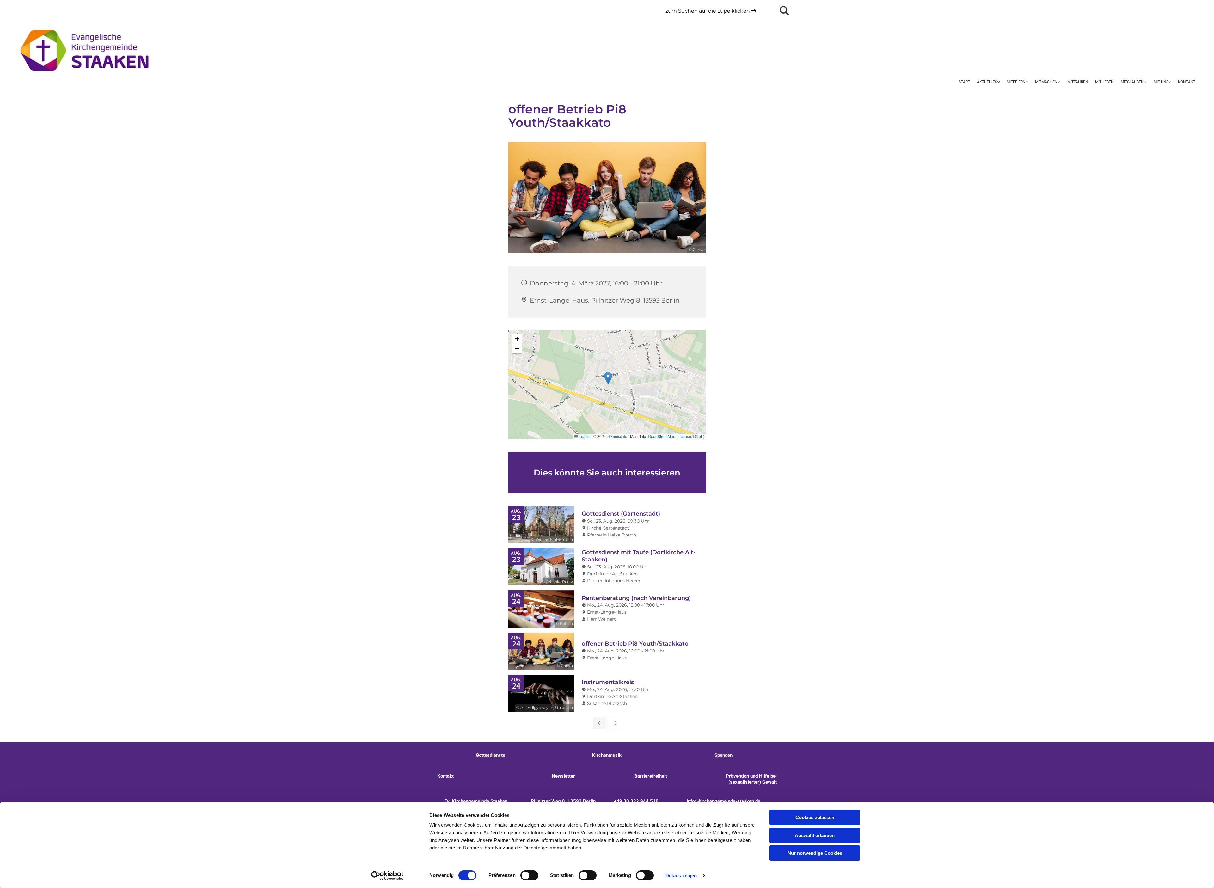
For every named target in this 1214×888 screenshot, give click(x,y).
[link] (988, 82)
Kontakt (1186, 82)
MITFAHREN (1077, 82)
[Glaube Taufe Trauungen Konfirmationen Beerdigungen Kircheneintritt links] (1144, 82)
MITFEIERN (1016, 82)
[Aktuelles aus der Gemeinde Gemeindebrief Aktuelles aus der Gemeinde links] (998, 82)
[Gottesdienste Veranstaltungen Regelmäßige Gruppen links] (1026, 82)
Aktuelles (987, 82)
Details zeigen (681, 875)
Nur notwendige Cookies (815, 853)
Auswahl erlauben (815, 835)
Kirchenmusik (607, 755)
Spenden (723, 755)
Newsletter (563, 776)
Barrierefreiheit (650, 776)
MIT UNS (1161, 82)
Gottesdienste (490, 755)
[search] (784, 10)
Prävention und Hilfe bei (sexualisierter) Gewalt (751, 779)
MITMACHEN (1046, 82)
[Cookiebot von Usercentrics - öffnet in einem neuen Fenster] (387, 875)
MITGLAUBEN (1132, 82)
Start (964, 82)
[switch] (529, 875)
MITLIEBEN (1104, 82)
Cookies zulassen (814, 817)
